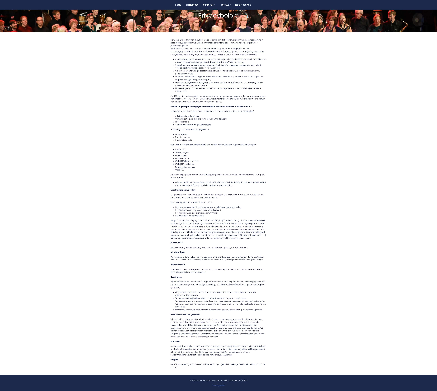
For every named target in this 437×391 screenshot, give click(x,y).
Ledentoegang (243, 5)
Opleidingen (191, 5)
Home (178, 5)
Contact (225, 5)
